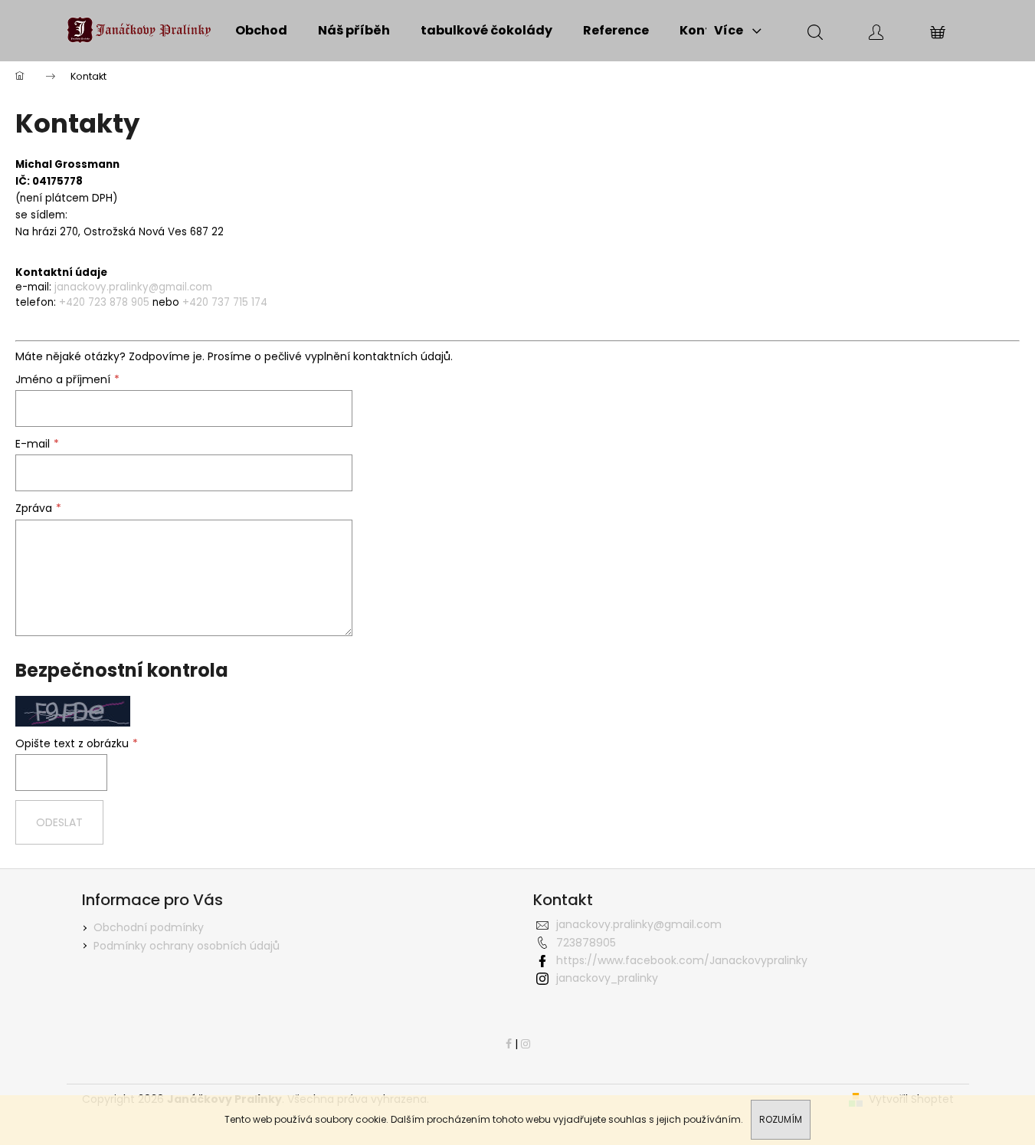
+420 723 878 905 (104, 302)
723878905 (586, 942)
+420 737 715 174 (224, 302)
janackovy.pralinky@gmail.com (133, 287)
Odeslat (59, 822)
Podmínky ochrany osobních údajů (186, 945)
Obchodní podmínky (148, 927)
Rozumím (780, 1119)
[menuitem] (261, 30)
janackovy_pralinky (607, 978)
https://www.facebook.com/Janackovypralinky (681, 960)
